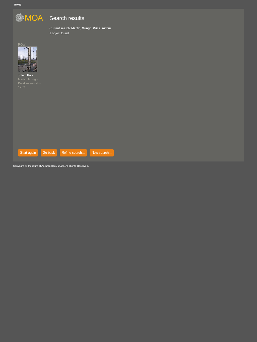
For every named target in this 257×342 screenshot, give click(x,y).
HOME (17, 5)
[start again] (31, 21)
